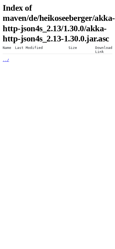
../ (6, 60)
